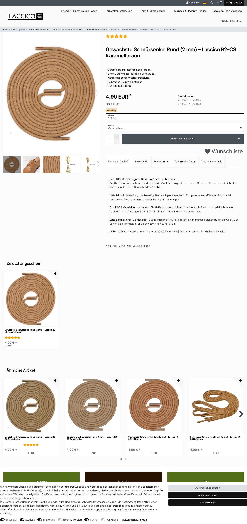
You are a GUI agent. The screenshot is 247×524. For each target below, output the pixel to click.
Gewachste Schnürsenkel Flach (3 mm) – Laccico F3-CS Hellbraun (215, 438)
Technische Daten (185, 161)
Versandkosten (141, 245)
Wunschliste (226, 151)
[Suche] (211, 3)
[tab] (119, 161)
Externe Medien (72, 519)
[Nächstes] (97, 93)
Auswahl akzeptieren (207, 487)
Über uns (123, 481)
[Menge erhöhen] (116, 136)
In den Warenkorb (182, 138)
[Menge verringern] (116, 141)
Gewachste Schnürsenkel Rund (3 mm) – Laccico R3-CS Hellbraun (153, 438)
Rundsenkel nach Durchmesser (67, 29)
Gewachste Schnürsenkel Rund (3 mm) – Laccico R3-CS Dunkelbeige (92, 438)
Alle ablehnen (208, 502)
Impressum (44, 509)
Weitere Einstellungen (134, 519)
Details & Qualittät (118, 161)
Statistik (30, 519)
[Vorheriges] (5, 93)
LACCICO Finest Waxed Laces (79, 10)
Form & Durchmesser (153, 10)
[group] (31, 298)
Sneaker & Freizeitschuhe (227, 10)
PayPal (94, 519)
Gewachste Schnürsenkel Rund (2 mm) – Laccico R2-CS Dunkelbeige (30, 438)
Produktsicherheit (211, 161)
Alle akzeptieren (207, 495)
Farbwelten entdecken (119, 10)
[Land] (204, 3)
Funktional (112, 519)
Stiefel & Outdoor (232, 21)
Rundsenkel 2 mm (96, 29)
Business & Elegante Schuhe (190, 10)
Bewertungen (161, 161)
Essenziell (11, 519)
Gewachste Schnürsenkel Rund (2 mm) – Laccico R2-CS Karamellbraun (30, 331)
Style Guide (141, 161)
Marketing (49, 519)
